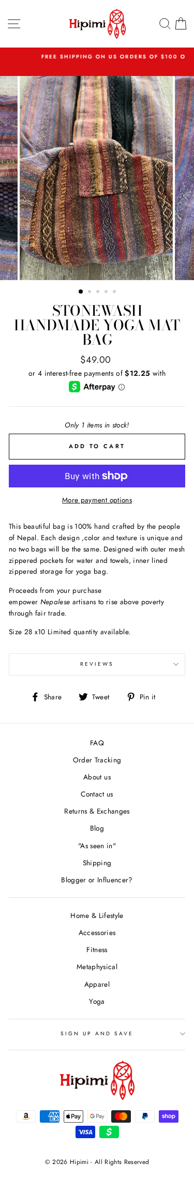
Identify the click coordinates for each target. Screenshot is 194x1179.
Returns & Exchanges (96, 811)
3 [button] (98, 292)
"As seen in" (97, 845)
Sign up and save (97, 1033)
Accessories (97, 932)
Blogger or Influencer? (96, 880)
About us (97, 777)
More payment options (97, 500)
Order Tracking (97, 760)
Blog (97, 828)
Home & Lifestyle (96, 915)
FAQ (97, 743)
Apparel (97, 984)
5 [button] (115, 292)
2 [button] (90, 292)
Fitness (96, 949)
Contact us (97, 794)
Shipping (97, 863)
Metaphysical (97, 966)
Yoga (97, 1001)
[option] (97, 178)
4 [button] (107, 292)
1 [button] (81, 292)
